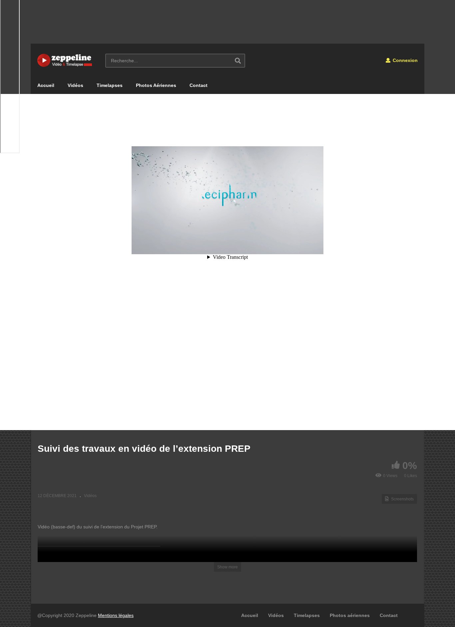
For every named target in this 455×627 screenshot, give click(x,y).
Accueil (45, 85)
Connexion (404, 60)
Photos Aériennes (156, 85)
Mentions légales (116, 615)
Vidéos (75, 85)
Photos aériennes (350, 615)
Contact (199, 85)
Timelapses (110, 85)
